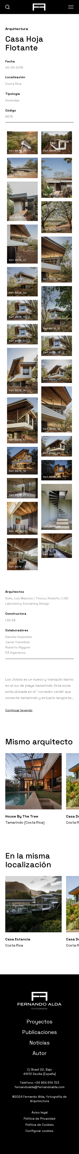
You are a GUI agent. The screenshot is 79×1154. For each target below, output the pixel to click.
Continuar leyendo (18, 710)
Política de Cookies (39, 1125)
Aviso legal (40, 1112)
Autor (39, 1053)
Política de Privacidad (39, 1118)
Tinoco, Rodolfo (48, 598)
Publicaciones (39, 1032)
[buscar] (7, 7)
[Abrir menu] (71, 7)
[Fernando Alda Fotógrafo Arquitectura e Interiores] (39, 1000)
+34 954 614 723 (46, 1083)
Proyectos (39, 1021)
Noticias (39, 1042)
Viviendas (12, 100)
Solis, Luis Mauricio (19, 598)
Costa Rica (13, 84)
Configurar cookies (39, 1131)
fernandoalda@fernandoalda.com (39, 1087)
